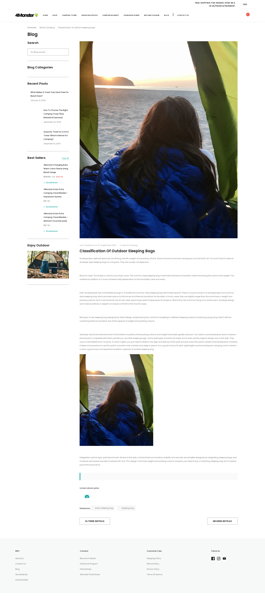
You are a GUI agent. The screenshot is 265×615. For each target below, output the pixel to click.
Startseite (31, 27)
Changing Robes (132, 15)
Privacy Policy (153, 569)
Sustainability (21, 580)
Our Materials (21, 574)
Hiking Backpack (90, 15)
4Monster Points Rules (90, 574)
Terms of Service (154, 574)
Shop (54, 15)
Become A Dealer (151, 15)
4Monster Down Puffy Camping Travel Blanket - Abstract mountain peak (56, 217)
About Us (19, 558)
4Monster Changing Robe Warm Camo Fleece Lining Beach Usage (56, 169)
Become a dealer (88, 558)
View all (65, 158)
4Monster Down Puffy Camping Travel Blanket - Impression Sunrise (56, 193)
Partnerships (85, 569)
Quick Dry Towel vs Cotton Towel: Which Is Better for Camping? (56, 135)
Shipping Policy (154, 558)
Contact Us (183, 15)
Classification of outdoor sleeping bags (117, 250)
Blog (166, 15)
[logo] (26, 15)
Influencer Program (89, 563)
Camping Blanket (110, 15)
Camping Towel (69, 15)
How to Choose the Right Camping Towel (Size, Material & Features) (56, 114)
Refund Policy (153, 563)
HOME (45, 15)
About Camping (47, 27)
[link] (219, 15)
